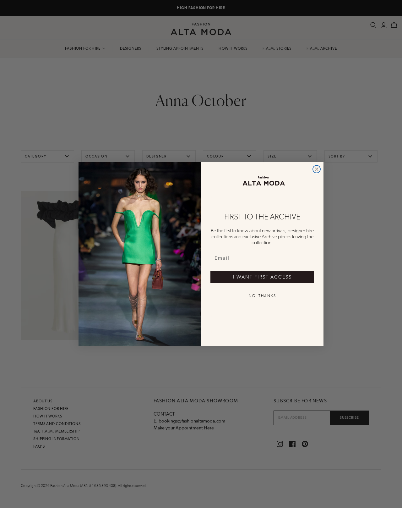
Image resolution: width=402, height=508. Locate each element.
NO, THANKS (262, 296)
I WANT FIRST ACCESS (262, 277)
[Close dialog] (316, 169)
